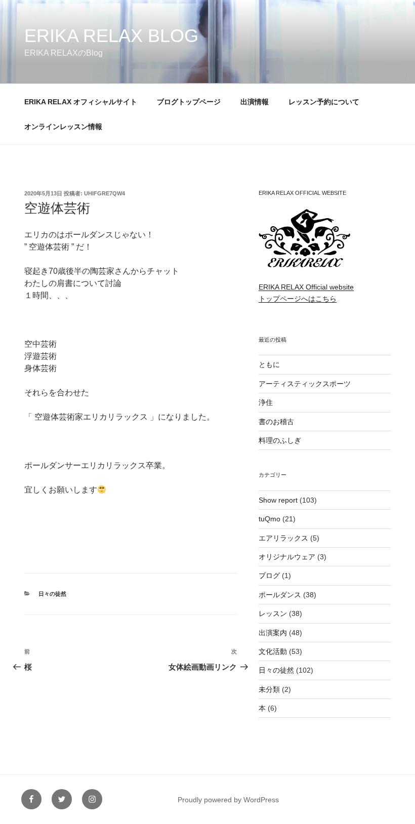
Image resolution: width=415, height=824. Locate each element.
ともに (269, 364)
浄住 (266, 402)
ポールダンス (280, 595)
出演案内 (273, 633)
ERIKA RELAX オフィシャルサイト (80, 102)
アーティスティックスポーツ (305, 384)
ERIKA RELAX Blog (111, 35)
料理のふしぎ (280, 440)
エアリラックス (283, 538)
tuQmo (269, 519)
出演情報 (254, 102)
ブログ (269, 575)
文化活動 (273, 651)
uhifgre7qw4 (104, 193)
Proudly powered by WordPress (228, 800)
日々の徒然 (52, 594)
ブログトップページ (189, 102)
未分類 (269, 689)
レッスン (273, 613)
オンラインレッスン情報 (63, 126)
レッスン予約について (323, 102)
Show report (278, 500)
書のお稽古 (276, 422)
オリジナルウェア (287, 557)
